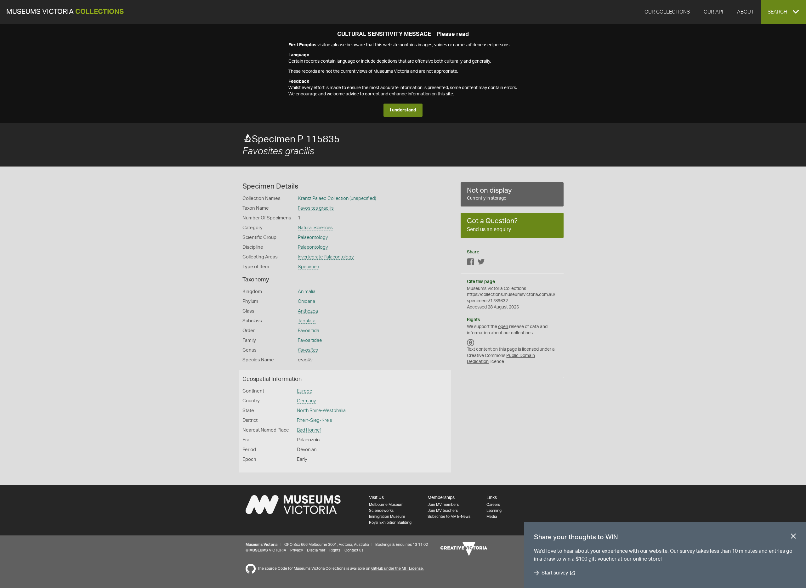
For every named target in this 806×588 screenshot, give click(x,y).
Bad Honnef (309, 430)
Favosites (308, 350)
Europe (304, 391)
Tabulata (306, 321)
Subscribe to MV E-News (449, 516)
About (745, 11)
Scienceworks (381, 510)
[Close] (793, 537)
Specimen (308, 266)
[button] (783, 12)
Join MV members (443, 504)
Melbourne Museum (386, 504)
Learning (494, 510)
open (503, 327)
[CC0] (470, 342)
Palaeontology (313, 237)
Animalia (306, 291)
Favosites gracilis (316, 208)
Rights (334, 550)
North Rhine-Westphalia (321, 410)
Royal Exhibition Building (390, 522)
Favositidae (310, 340)
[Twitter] (481, 263)
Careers (493, 504)
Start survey (555, 572)
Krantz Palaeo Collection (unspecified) (337, 198)
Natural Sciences (315, 227)
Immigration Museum (387, 516)
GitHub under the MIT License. (397, 568)
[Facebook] (470, 263)
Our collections (667, 11)
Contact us (353, 550)
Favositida (308, 330)
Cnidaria (306, 301)
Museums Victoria (65, 11)
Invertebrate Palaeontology (326, 257)
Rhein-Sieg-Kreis (314, 420)
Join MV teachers (443, 510)
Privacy (296, 550)
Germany (306, 401)
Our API (713, 11)
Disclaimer (316, 550)
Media (491, 516)
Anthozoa (308, 311)
